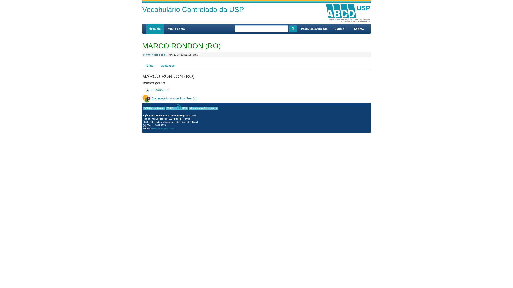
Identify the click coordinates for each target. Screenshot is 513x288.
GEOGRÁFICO (160, 89)
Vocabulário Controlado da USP (193, 9)
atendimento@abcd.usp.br (164, 128)
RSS (184, 108)
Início (156, 28)
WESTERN (159, 54)
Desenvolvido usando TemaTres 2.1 (174, 98)
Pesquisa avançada (314, 28)
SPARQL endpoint (154, 108)
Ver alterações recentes (204, 108)
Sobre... (359, 28)
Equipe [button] (340, 28)
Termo (149, 65)
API (171, 108)
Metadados (167, 65)
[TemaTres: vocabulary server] (146, 98)
